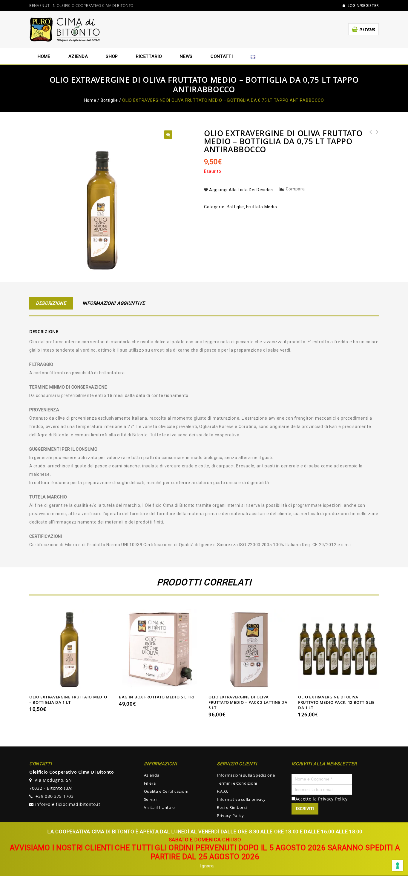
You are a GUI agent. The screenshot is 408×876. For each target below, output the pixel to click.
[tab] (51, 303)
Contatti (222, 56)
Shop (112, 56)
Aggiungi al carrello (69, 683)
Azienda (151, 775)
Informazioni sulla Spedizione (246, 775)
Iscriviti (305, 808)
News (186, 56)
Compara (295, 189)
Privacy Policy (230, 815)
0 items (367, 29)
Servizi (150, 799)
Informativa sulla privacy (241, 799)
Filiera (150, 783)
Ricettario (149, 56)
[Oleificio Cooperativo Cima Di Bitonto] (65, 29)
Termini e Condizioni (237, 783)
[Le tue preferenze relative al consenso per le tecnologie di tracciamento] (397, 865)
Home (44, 56)
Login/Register (363, 5)
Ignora (207, 865)
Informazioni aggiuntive (113, 303)
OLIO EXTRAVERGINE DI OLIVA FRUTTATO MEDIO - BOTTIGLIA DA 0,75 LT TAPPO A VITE (375, 144)
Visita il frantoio (159, 807)
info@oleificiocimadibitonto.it (67, 804)
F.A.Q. (222, 791)
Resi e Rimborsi (232, 807)
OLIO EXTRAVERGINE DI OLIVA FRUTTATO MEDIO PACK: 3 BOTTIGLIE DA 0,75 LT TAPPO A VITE (369, 148)
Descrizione (51, 303)
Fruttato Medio (261, 206)
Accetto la (306, 799)
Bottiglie (109, 100)
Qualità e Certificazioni (166, 791)
